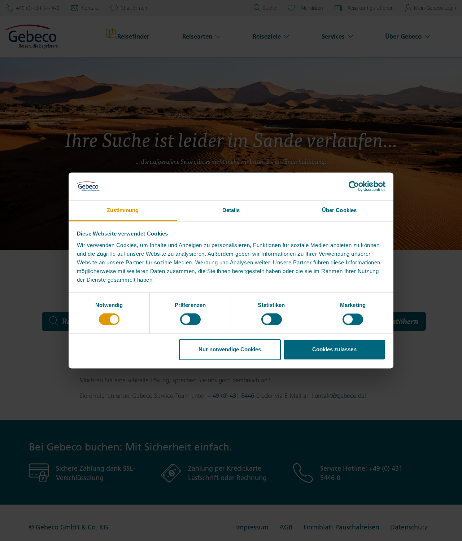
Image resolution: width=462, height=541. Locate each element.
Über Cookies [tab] (339, 210)
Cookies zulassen (334, 349)
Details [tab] (231, 210)
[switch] (190, 319)
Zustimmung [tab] (123, 210)
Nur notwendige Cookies (230, 349)
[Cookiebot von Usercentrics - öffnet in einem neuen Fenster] (353, 186)
